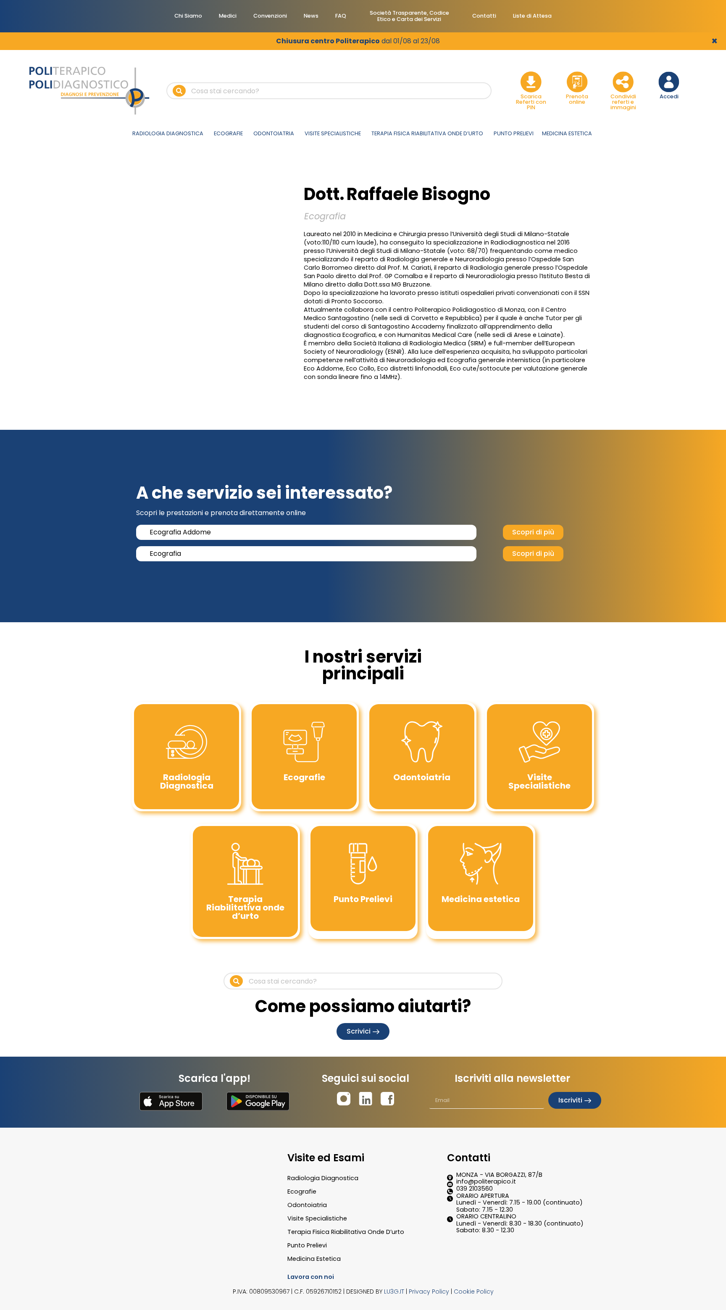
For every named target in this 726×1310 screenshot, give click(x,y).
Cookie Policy (474, 1291)
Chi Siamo (188, 15)
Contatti (484, 15)
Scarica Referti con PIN (531, 102)
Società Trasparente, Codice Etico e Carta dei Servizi (409, 16)
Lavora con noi (310, 1277)
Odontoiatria (307, 1205)
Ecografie (301, 1191)
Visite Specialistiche (317, 1218)
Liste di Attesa (532, 15)
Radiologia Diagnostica (322, 1178)
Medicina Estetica (314, 1259)
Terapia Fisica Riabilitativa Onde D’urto (345, 1232)
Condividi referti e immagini (623, 102)
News (311, 15)
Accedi (669, 96)
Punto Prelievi (307, 1245)
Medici (228, 15)
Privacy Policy (429, 1291)
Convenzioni (270, 15)
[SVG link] (171, 1101)
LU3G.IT (394, 1291)
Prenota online (577, 99)
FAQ (340, 15)
